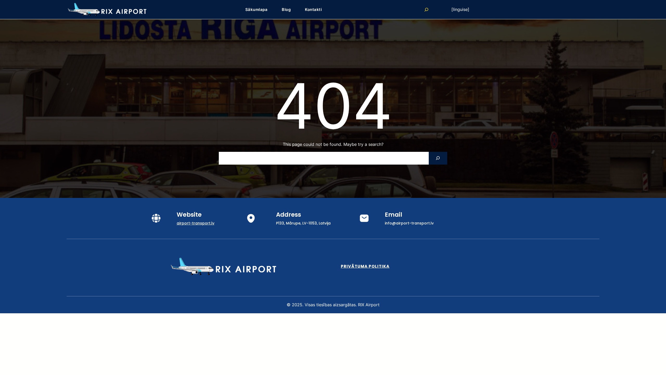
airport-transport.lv (195, 223)
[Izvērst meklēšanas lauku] (426, 9)
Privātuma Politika (365, 266)
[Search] (438, 158)
